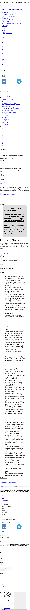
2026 (2, 128)
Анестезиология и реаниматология (6, 10)
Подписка (3, 59)
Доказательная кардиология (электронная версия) (8, 16)
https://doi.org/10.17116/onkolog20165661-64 (5, 191)
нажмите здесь (7, 608)
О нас (2, 62)
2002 (2, 54)
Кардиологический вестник (5, 18)
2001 (2, 55)
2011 (2, 48)
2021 (2, 41)
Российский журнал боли (5, 29)
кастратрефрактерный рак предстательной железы (6, 253)
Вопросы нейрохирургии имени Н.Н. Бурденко (8, 14)
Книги (2, 495)
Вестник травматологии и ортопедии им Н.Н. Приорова (9, 103)
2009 (2, 140)
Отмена (4, 609)
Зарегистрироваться (2, 570)
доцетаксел (1, 252)
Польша (3, 586)
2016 (2, 135)
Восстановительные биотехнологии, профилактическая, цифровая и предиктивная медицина (14, 105)
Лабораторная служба (4, 20)
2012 (2, 47)
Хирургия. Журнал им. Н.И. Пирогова (7, 33)
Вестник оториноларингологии (6, 11)
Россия (2, 584)
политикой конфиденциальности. (9, 483)
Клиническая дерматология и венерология (7, 110)
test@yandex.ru (3, 536)
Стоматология (3, 30)
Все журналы (9, 6)
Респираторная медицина (5, 117)
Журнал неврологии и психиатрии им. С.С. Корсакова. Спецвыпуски (11, 108)
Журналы (3, 493)
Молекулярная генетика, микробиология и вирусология (9, 112)
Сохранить (1, 609)
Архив (2, 60)
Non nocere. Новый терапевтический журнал (8, 8)
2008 (2, 50)
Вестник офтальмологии (5, 12)
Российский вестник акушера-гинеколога (7, 119)
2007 (2, 51)
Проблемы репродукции (5, 115)
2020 (2, 42)
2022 (2, 131)
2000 (2, 56)
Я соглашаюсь (20, 600)
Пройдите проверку (2, 490)
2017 (2, 44)
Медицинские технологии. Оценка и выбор (7, 21)
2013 (2, 137)
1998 (2, 57)
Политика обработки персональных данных (7, 499)
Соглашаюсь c (3, 483)
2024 (2, 39)
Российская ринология (5, 27)
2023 (2, 130)
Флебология (3, 32)
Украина (3, 585)
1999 (2, 147)
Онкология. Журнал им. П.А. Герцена (7, 22)
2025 (2, 38)
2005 (2, 52)
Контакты (3, 64)
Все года (3, 37)
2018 (2, 43)
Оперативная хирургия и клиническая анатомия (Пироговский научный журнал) (12, 23)
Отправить (8, 544)
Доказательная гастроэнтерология (6, 15)
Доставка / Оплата (4, 63)
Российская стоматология (5, 28)
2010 (2, 49)
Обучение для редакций (5, 500)
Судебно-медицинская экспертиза (6, 121)
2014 (2, 46)
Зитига (1, 251)
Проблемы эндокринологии (5, 25)
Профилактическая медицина (5, 26)
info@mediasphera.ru (4, 513)
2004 (2, 53)
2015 (2, 45)
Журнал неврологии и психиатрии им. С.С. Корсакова (9, 17)
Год (7, 125)
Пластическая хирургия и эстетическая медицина (8, 114)
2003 (2, 144)
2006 (2, 142)
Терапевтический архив (5, 31)
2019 (2, 133)
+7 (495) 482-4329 (4, 505)
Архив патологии (4, 101)
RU (7, 91)
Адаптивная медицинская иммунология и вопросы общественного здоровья (12, 9)
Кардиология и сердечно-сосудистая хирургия (8, 19)
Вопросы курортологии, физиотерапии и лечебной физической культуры (11, 13)
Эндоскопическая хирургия (5, 124)
